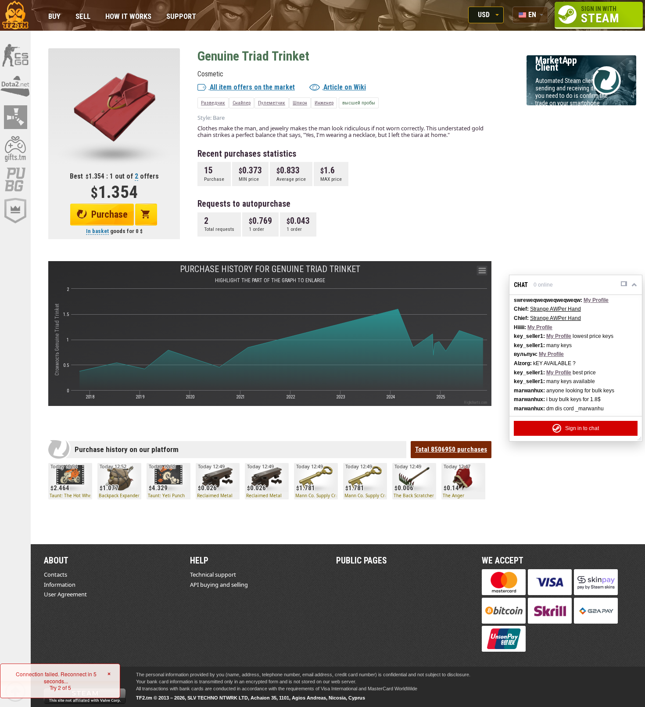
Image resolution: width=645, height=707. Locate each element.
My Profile (596, 300)
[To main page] (15, 15)
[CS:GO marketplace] (15, 54)
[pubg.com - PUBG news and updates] (15, 179)
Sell (82, 17)
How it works (128, 17)
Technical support (213, 574)
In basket (97, 231)
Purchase (109, 214)
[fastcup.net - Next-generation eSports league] (15, 210)
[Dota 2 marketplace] (15, 86)
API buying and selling (219, 585)
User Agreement (65, 594)
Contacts (55, 574)
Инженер (324, 103)
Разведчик (213, 103)
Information (59, 585)
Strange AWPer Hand (555, 309)
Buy (54, 17)
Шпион (300, 103)
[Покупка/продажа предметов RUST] (15, 117)
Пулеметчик (271, 103)
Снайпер (242, 103)
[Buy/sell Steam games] (15, 148)
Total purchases (451, 449)
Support (181, 17)
